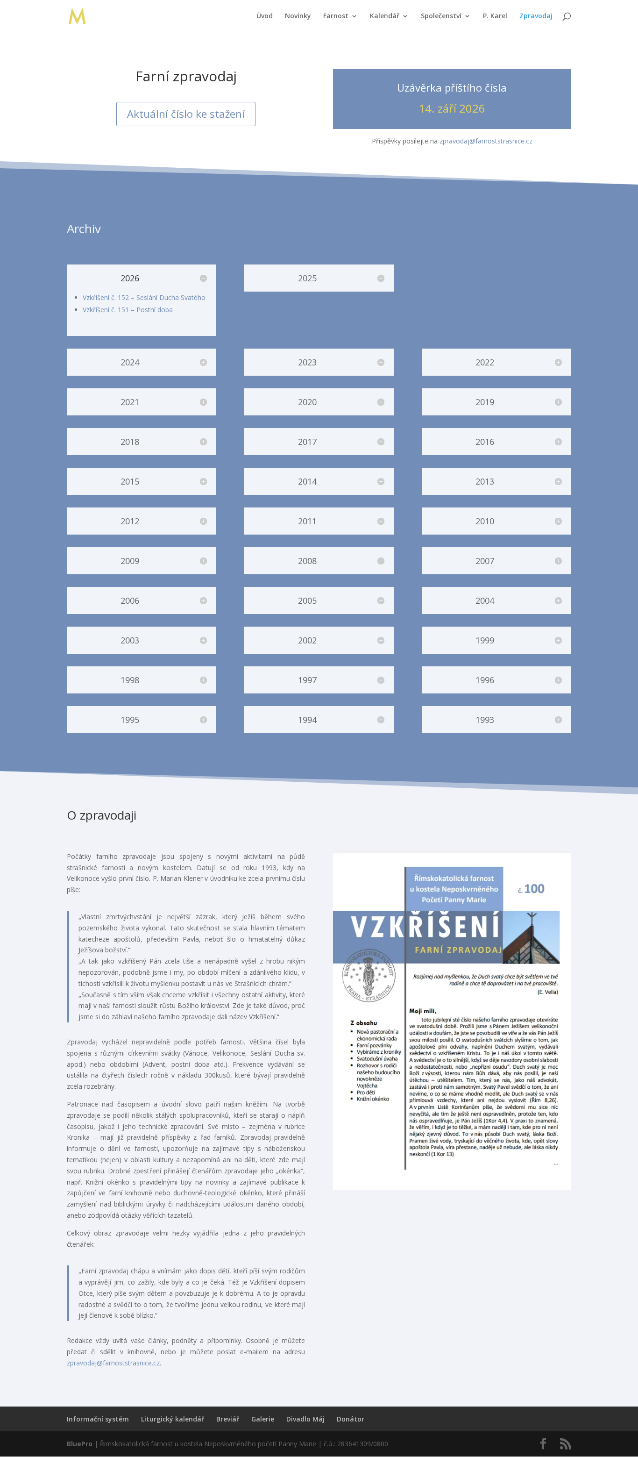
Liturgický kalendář (172, 1418)
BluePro (79, 1443)
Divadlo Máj (305, 1418)
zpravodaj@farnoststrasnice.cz (486, 140)
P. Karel (495, 16)
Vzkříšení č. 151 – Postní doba (128, 309)
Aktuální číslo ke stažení (186, 114)
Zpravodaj (536, 16)
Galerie (262, 1418)
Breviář (227, 1418)
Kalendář (384, 16)
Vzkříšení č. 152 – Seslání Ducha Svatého (144, 297)
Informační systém (98, 1418)
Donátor (350, 1418)
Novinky (298, 16)
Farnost (335, 16)
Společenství (441, 16)
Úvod (264, 16)
